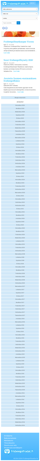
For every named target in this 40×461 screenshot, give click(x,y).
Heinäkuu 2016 (20, 335)
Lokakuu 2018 (20, 257)
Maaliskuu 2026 (20, 112)
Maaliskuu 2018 (20, 280)
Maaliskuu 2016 (20, 347)
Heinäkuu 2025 (20, 121)
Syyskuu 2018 (20, 260)
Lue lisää (7, 53)
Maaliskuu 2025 (20, 128)
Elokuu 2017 (20, 296)
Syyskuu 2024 (20, 144)
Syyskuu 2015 (20, 364)
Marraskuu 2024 (20, 137)
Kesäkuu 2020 (20, 231)
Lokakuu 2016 (20, 325)
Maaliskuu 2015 (20, 383)
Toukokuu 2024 (20, 157)
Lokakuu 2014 (20, 399)
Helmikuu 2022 (20, 205)
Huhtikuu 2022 (20, 202)
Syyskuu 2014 (20, 402)
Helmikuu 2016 (20, 351)
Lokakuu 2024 (20, 141)
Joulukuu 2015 (20, 354)
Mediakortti (8, 440)
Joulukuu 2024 (20, 134)
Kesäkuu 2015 (20, 373)
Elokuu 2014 (20, 406)
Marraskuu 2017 (20, 286)
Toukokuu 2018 (20, 273)
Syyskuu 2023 (20, 173)
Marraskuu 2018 (20, 254)
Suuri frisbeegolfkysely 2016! (18, 60)
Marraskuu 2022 (20, 192)
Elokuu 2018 (20, 263)
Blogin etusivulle (20, 97)
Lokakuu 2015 (20, 360)
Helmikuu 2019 (20, 250)
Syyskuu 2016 (20, 328)
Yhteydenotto (9, 443)
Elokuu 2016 (20, 331)
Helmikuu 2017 (20, 312)
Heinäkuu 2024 (20, 150)
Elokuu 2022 (20, 196)
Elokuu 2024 (20, 147)
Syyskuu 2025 (20, 115)
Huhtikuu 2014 (20, 419)
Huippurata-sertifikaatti (13, 448)
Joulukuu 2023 (20, 166)
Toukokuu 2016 (20, 341)
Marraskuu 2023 (20, 170)
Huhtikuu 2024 (20, 160)
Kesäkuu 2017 (20, 302)
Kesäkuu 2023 (20, 183)
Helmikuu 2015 (20, 386)
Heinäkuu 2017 (20, 299)
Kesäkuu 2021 (20, 215)
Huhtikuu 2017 (20, 309)
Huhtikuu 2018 (20, 276)
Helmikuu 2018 (20, 283)
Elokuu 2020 (20, 225)
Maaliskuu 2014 (20, 422)
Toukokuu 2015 (20, 377)
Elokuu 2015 (20, 367)
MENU (32, 3)
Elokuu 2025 (20, 118)
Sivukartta (8, 436)
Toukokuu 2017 (20, 306)
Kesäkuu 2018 (20, 270)
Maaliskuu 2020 (20, 238)
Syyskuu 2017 (20, 293)
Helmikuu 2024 (20, 163)
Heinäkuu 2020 (20, 228)
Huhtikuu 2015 (20, 380)
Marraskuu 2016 (20, 322)
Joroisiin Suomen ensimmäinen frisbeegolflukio (20, 79)
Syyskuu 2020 (20, 221)
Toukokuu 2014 (20, 415)
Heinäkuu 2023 (20, 179)
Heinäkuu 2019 (20, 244)
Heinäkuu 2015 (20, 370)
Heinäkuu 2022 (20, 199)
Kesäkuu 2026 (20, 108)
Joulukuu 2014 (20, 393)
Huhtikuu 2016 (20, 344)
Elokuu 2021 (20, 209)
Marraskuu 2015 (20, 357)
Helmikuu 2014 (20, 425)
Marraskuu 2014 (20, 396)
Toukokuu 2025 (20, 124)
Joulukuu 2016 (20, 318)
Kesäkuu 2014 (20, 412)
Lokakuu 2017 (20, 289)
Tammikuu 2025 (20, 131)
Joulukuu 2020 (20, 218)
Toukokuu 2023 (20, 186)
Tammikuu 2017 (20, 315)
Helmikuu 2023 (20, 189)
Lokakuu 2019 (20, 241)
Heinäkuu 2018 (20, 267)
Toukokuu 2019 (20, 247)
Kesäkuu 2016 (20, 338)
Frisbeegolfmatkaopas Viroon (19, 41)
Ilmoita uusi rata (10, 445)
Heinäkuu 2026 (20, 105)
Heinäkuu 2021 (20, 212)
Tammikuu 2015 (20, 390)
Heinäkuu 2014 (20, 409)
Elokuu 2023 (20, 176)
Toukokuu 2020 (20, 234)
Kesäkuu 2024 (20, 154)
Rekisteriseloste (10, 438)
